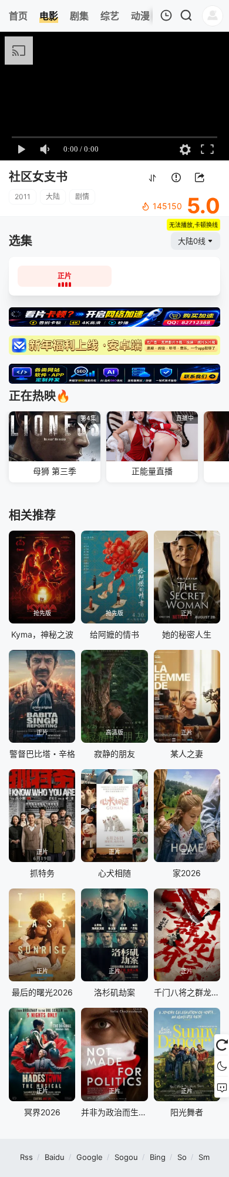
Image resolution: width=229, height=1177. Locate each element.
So (182, 1157)
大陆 (53, 196)
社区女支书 (38, 177)
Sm (204, 1157)
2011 (23, 196)
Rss (26, 1157)
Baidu (55, 1157)
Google (89, 1157)
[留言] (221, 1087)
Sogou (126, 1157)
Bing (158, 1157)
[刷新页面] (221, 1044)
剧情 (82, 196)
